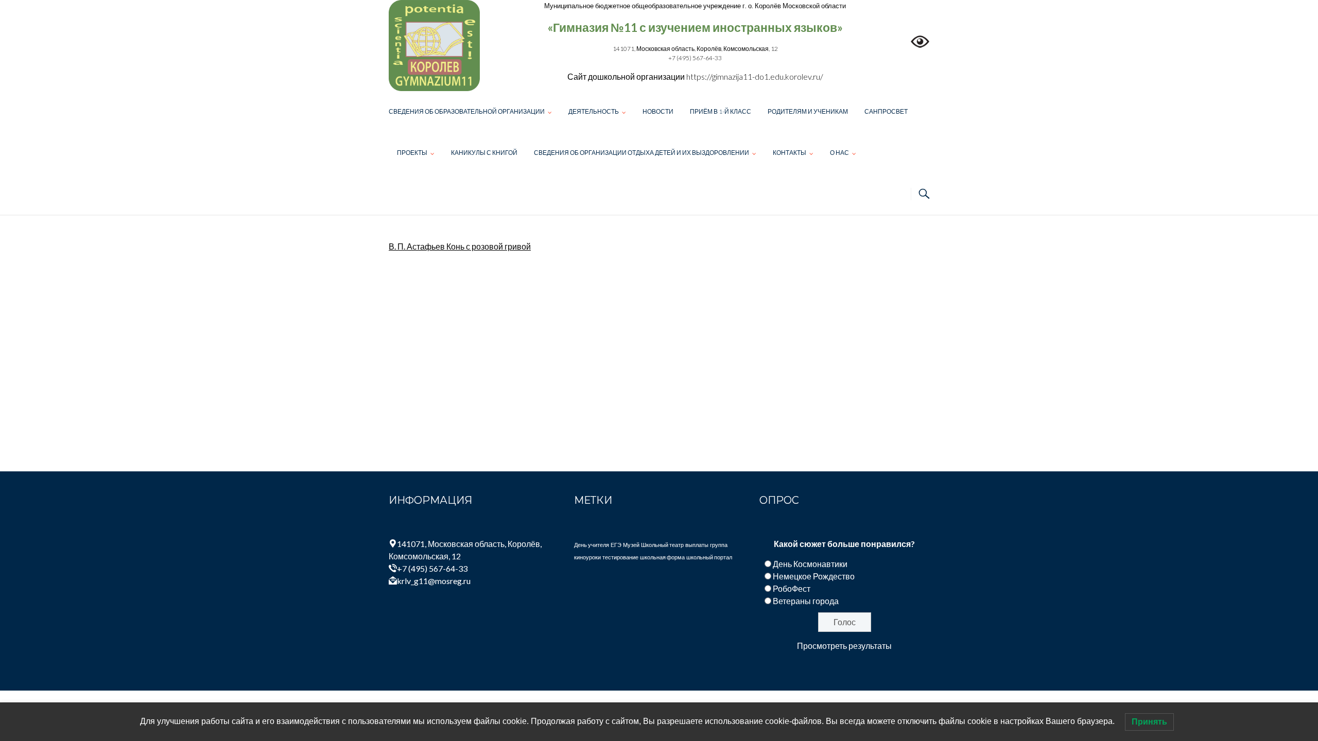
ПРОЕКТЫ (412, 152)
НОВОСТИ (658, 111)
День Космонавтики (810, 564)
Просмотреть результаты (844, 645)
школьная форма (662, 557)
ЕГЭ (616, 544)
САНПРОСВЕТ (886, 111)
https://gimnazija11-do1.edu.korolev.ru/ (754, 76)
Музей (631, 544)
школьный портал (709, 557)
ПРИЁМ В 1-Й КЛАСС (720, 111)
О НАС (839, 152)
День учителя (591, 544)
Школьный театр (662, 544)
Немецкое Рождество (814, 576)
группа (718, 544)
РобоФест (791, 588)
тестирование (620, 557)
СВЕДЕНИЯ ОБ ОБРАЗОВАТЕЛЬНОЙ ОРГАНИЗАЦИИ (467, 111)
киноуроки (587, 557)
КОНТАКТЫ (789, 152)
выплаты (696, 544)
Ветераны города (806, 601)
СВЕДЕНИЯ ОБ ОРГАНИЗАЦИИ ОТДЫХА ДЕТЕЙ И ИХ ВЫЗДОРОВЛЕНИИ (641, 152)
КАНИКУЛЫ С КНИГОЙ (484, 152)
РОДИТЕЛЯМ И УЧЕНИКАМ (808, 111)
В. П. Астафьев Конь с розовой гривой (460, 246)
